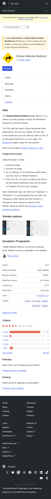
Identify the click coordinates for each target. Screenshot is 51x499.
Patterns (30, 415)
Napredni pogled (9, 312)
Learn (4, 423)
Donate (31, 431)
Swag (30, 436)
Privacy (5, 415)
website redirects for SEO (32, 148)
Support (5, 427)
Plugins (30, 411)
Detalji (7, 77)
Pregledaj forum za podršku (14, 370)
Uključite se (32, 423)
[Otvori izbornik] (47, 3)
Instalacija (9, 90)
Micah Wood (24, 60)
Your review (7, 353)
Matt (5, 447)
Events (30, 427)
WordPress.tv (9, 436)
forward (27, 301)
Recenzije (9, 84)
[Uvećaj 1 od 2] (21, 223)
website (45, 306)
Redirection (7, 142)
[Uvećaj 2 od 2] (45, 223)
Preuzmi (7, 68)
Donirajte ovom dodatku (13, 388)
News (4, 407)
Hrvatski (11, 466)
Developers (7, 431)
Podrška (8, 102)
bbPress (7, 452)
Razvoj (8, 96)
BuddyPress (8, 456)
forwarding (36, 301)
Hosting (5, 411)
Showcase (31, 403)
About (5, 403)
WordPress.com (10, 443)
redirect (45, 301)
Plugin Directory (8, 11)
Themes (30, 407)
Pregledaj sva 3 (43, 296)
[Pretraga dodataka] (27, 27)
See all (46, 353)
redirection (36, 306)
